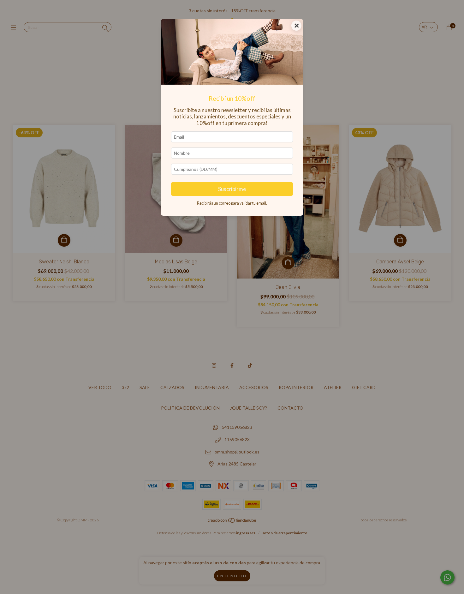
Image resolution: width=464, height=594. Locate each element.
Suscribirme (232, 189)
